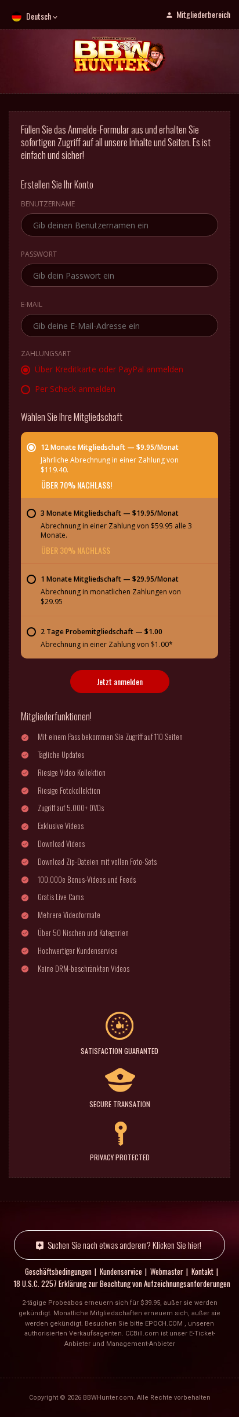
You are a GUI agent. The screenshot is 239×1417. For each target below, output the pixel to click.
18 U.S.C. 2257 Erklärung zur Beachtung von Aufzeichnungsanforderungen (122, 1283)
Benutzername (48, 205)
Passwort (39, 255)
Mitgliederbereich (203, 14)
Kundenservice (121, 1271)
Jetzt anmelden (120, 681)
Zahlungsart (46, 354)
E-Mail (31, 305)
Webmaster (166, 1271)
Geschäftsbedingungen (58, 1271)
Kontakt (202, 1271)
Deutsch (38, 16)
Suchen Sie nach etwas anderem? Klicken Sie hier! (124, 1244)
